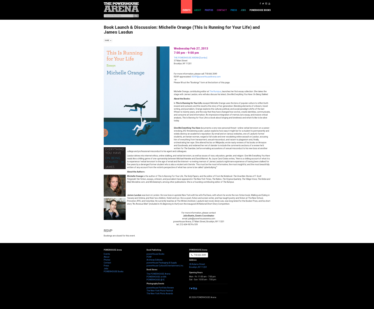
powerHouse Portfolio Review (160, 288)
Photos (209, 10)
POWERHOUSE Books (113, 271)
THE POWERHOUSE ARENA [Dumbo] (190, 58)
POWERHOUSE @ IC (156, 279)
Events (187, 10)
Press (234, 10)
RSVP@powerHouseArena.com (206, 76)
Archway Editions (154, 260)
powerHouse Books (155, 254)
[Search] (136, 15)
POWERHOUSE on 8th (156, 277)
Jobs (243, 10)
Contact (222, 10)
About (197, 10)
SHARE (107, 40)
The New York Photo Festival (160, 290)
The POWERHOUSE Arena (158, 274)
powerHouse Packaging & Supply (162, 263)
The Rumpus (215, 91)
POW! (149, 257)
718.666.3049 (199, 255)
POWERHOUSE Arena (113, 250)
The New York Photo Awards (160, 293)
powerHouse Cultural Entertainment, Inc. (165, 265)
